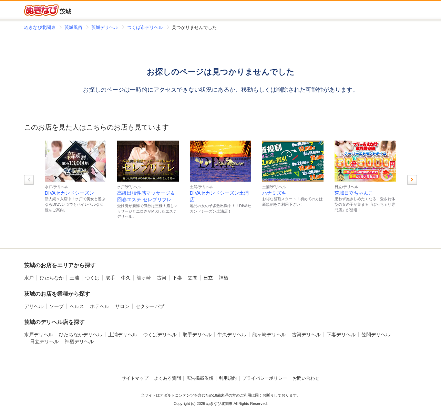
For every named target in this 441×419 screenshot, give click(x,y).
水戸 (29, 277)
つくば (92, 277)
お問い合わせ (306, 378)
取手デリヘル (197, 334)
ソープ (56, 306)
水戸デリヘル (38, 334)
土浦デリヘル (122, 334)
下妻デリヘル (341, 334)
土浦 (74, 277)
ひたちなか (52, 277)
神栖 (223, 277)
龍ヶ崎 (143, 277)
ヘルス (77, 306)
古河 (161, 277)
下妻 (177, 277)
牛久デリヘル (231, 334)
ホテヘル (99, 306)
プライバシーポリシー (264, 378)
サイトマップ (135, 378)
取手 (110, 277)
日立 (208, 277)
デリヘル (33, 306)
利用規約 (228, 378)
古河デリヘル (306, 334)
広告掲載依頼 (199, 378)
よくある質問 (167, 378)
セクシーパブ (149, 306)
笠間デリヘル (375, 334)
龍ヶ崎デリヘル (269, 334)
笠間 (192, 277)
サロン (122, 306)
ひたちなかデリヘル (80, 334)
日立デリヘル (44, 341)
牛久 (126, 277)
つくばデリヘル (160, 334)
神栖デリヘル (79, 341)
